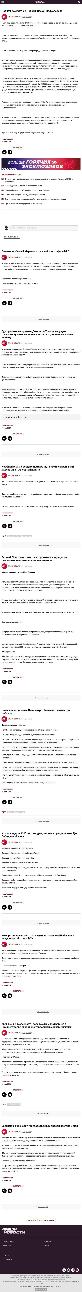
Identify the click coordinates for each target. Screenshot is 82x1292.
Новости (6, 1255)
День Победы (19, 812)
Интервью (7, 1245)
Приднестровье (14, 1105)
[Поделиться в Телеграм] (9, 152)
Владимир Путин (14, 536)
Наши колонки (8, 1242)
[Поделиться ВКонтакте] (4, 152)
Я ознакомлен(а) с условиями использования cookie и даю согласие (42, 1286)
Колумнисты (7, 1259)
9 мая (10, 812)
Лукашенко (26, 536)
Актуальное (46, 1242)
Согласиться (41, 1289)
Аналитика (46, 1245)
